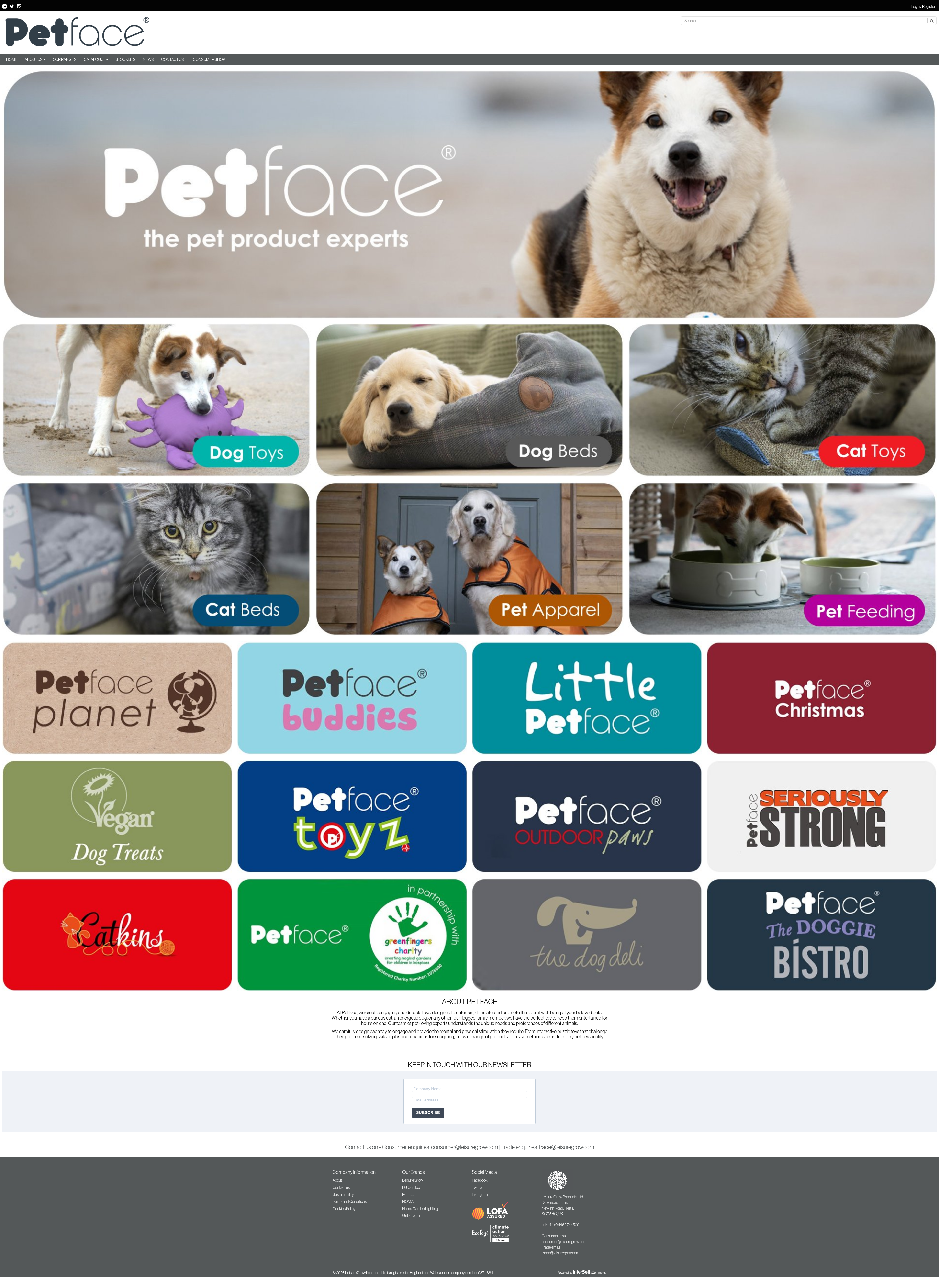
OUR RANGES (65, 59)
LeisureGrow (412, 1180)
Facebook (480, 1180)
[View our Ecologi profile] (496, 1233)
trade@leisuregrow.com (566, 1147)
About (337, 1180)
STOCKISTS (125, 59)
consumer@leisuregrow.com (464, 1147)
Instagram (480, 1194)
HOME (11, 59)
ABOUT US (34, 59)
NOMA (408, 1201)
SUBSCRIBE (428, 1113)
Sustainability (343, 1194)
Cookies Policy (344, 1208)
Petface (408, 1194)
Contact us (341, 1187)
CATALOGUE (95, 59)
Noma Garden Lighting (420, 1208)
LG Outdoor (411, 1187)
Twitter (477, 1187)
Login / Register (923, 6)
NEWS (148, 59)
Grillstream (411, 1215)
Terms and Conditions (350, 1201)
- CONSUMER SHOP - (209, 59)
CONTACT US (172, 59)
